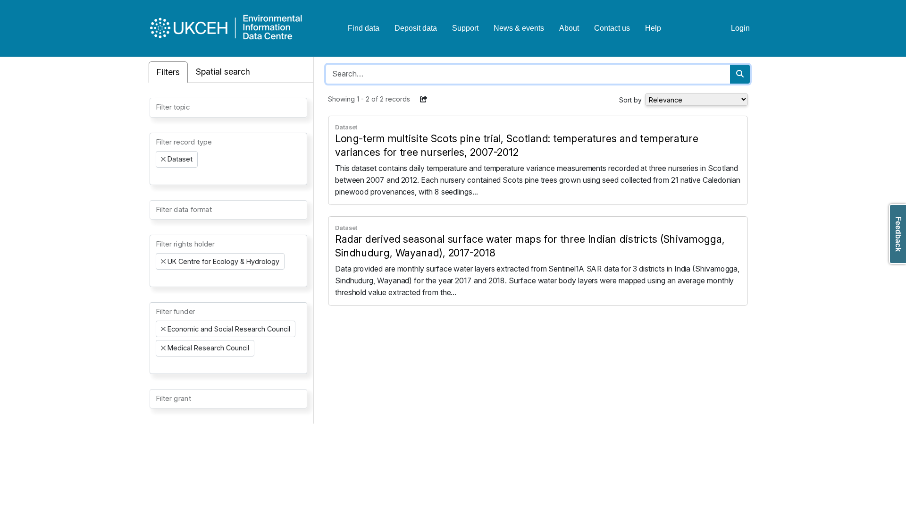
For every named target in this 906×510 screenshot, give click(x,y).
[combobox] (228, 108)
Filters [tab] (168, 72)
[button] (423, 99)
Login (740, 28)
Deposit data (415, 28)
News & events (519, 28)
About (569, 28)
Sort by (630, 100)
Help (653, 28)
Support (465, 28)
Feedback (898, 234)
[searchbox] (158, 106)
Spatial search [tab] (223, 71)
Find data (363, 28)
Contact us (612, 28)
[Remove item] (163, 159)
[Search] (740, 74)
